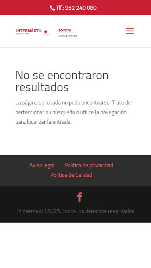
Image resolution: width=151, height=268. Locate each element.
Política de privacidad (88, 166)
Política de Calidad (71, 175)
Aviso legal (41, 166)
